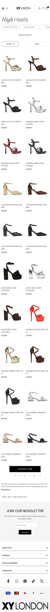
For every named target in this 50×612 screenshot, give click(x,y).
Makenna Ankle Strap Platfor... (35, 123)
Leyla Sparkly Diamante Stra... (36, 414)
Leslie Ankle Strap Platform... (9, 289)
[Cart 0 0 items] (47, 8)
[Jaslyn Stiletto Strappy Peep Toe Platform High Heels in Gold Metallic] (12, 64)
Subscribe (25, 532)
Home (4, 497)
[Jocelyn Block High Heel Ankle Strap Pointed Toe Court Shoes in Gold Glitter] (12, 188)
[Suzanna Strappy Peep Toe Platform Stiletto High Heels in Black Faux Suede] (12, 396)
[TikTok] (33, 581)
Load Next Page (25, 469)
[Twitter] (42, 581)
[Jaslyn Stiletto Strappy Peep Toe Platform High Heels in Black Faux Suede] (12, 105)
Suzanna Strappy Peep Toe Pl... (37, 330)
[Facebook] (8, 581)
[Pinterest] (25, 581)
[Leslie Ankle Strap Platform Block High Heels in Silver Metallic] (37, 272)
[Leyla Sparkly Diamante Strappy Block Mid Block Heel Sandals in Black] (37, 438)
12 (34, 475)
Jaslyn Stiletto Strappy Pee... (11, 81)
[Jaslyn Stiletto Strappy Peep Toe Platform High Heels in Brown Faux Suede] (37, 64)
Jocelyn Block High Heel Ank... (11, 206)
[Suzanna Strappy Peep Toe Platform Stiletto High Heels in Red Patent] (37, 313)
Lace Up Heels (29, 27)
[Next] (39, 475)
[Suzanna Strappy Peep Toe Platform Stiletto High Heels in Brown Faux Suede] (37, 355)
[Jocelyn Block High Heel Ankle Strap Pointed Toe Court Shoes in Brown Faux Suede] (37, 188)
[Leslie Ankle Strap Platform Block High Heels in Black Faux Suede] (12, 272)
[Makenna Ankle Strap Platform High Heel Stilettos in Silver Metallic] (37, 105)
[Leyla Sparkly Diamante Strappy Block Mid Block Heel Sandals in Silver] (37, 396)
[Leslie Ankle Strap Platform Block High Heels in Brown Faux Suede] (12, 313)
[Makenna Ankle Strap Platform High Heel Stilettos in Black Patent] (37, 147)
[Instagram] (17, 581)
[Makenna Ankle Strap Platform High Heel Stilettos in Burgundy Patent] (12, 147)
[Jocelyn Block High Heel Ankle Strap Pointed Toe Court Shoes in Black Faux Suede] (37, 230)
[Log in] (40, 8)
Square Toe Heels (10, 27)
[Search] (7, 8)
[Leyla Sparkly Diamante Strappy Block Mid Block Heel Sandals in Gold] (12, 438)
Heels (9, 497)
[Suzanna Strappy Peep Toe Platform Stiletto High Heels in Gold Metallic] (12, 355)
